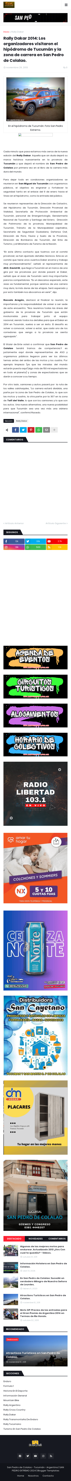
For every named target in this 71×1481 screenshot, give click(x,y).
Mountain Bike (11, 1400)
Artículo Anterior (14, 523)
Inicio (6, 31)
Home (20, 1475)
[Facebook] (15, 430)
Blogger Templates (48, 1470)
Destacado (14, 1238)
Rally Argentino (12, 1405)
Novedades (36, 1238)
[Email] (46, 430)
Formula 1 (8, 1386)
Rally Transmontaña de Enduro (20, 1419)
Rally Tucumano (12, 1424)
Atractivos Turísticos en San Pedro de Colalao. (43, 1297)
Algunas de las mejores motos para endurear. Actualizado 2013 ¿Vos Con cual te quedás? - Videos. (42, 1249)
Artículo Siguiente (56, 523)
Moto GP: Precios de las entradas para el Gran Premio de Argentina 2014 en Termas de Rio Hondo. (43, 1313)
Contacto (48, 1475)
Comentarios (56, 1238)
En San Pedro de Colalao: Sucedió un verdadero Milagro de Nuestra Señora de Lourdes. (43, 1281)
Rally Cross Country (14, 1409)
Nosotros (33, 1475)
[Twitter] (23, 430)
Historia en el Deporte (15, 1390)
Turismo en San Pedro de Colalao (22, 1429)
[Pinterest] (31, 430)
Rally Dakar (17, 31)
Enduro (7, 1381)
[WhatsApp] (38, 430)
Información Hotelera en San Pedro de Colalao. (43, 1265)
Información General (15, 1395)
